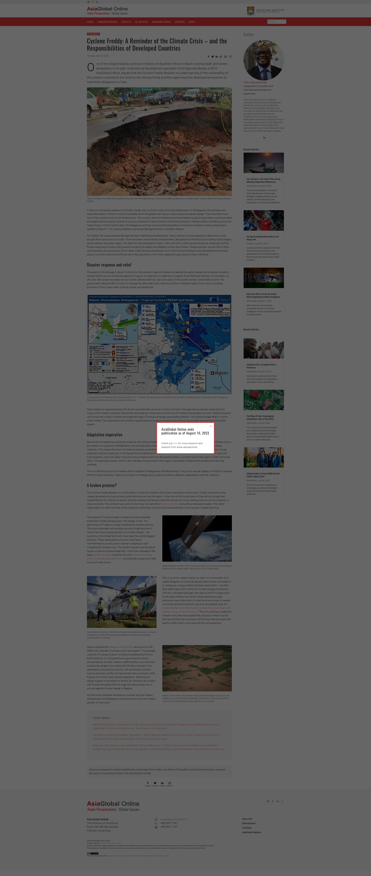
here (175, 443)
